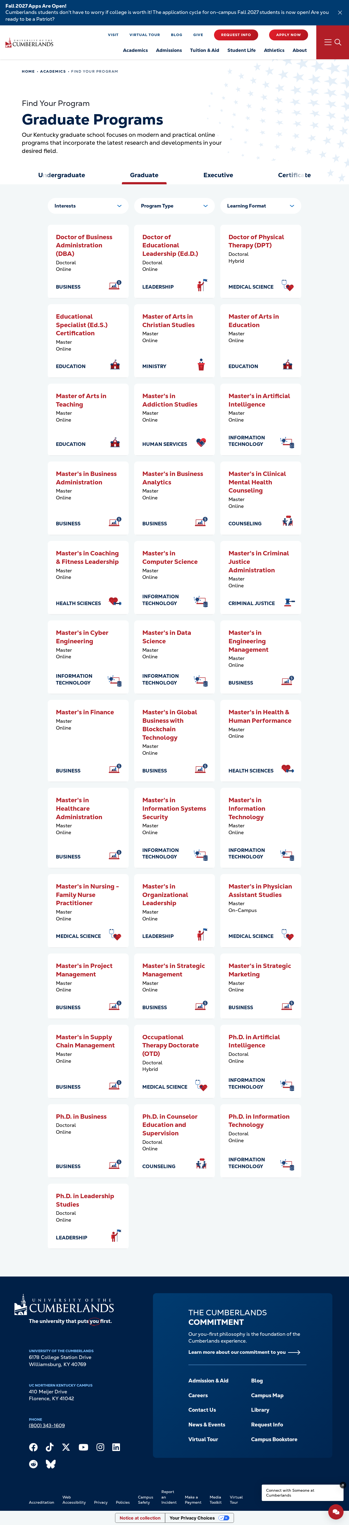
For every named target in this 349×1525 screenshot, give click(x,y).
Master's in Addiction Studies (169, 400)
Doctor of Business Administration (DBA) (84, 245)
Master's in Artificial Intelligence (259, 400)
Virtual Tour (145, 35)
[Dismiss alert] (340, 12)
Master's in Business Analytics (172, 478)
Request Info (236, 34)
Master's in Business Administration (86, 478)
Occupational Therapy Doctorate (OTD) (170, 1045)
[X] (66, 1448)
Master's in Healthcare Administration (79, 808)
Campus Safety (145, 1500)
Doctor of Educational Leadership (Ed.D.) (170, 245)
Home (28, 71)
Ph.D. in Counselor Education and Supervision (169, 1124)
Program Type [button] (157, 206)
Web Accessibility (74, 1500)
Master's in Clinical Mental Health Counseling (257, 482)
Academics (53, 71)
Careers (198, 1395)
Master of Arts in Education (253, 320)
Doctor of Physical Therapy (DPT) (256, 241)
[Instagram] (100, 1448)
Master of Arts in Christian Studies (168, 320)
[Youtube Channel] (83, 1448)
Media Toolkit (216, 1500)
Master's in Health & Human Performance (259, 716)
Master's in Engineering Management (248, 641)
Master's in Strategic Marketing (259, 970)
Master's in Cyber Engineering (82, 637)
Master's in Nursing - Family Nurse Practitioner (87, 894)
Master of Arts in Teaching (81, 400)
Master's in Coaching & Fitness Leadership (87, 557)
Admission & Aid (208, 1380)
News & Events (206, 1424)
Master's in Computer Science (170, 557)
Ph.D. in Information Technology (259, 1120)
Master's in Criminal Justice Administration (258, 561)
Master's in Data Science (166, 637)
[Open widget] (336, 1512)
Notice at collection (140, 1518)
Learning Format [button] (246, 206)
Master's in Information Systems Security (174, 808)
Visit (113, 35)
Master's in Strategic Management (173, 970)
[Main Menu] (332, 42)
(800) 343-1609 (47, 1425)
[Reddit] (33, 1465)
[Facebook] (33, 1448)
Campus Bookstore (274, 1439)
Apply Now (288, 34)
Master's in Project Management (84, 970)
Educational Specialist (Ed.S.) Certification (82, 324)
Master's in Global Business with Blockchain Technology (169, 724)
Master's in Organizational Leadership (165, 894)
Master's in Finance (85, 712)
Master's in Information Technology (246, 808)
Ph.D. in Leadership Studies (85, 1200)
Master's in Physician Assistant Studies (260, 890)
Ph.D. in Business (81, 1116)
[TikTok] (49, 1448)
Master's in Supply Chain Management (85, 1041)
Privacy (101, 1502)
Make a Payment (193, 1500)
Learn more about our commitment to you (237, 1352)
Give (198, 35)
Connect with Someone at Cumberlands (290, 1493)
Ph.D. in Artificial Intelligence (254, 1041)
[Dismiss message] (343, 1485)
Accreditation (41, 1502)
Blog (176, 35)
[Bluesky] (51, 1465)
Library (260, 1409)
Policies (123, 1502)
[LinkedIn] (116, 1448)
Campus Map (267, 1395)
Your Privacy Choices (192, 1518)
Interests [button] (65, 206)
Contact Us (202, 1409)
